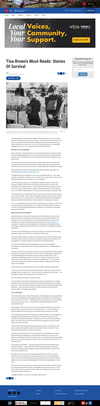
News (13, 15)
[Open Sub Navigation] (9, 15)
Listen (6, 15)
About (44, 15)
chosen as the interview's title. (30, 172)
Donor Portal (58, 390)
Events (36, 15)
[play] (6, 10)
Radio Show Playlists (79, 393)
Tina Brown (56, 138)
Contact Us (38, 390)
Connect (20, 15)
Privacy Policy (14, 396)
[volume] (11, 10)
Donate (91, 4)
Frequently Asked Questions (81, 390)
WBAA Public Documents (61, 393)
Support (28, 15)
